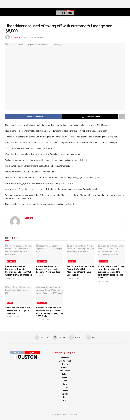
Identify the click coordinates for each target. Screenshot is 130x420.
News (9, 303)
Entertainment (65, 361)
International (65, 371)
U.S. (65, 400)
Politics (65, 387)
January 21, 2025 (43, 320)
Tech (65, 397)
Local (65, 381)
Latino (65, 374)
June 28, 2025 (11, 278)
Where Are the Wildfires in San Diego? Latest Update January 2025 (17, 311)
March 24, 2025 (73, 278)
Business (65, 358)
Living (64, 377)
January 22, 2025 (12, 317)
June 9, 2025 (41, 275)
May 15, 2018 (28, 37)
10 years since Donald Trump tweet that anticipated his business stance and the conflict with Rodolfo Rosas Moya (111, 272)
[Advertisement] (65, 4)
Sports (72, 261)
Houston (39, 37)
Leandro (16, 37)
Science (65, 391)
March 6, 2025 (104, 281)
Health (65, 364)
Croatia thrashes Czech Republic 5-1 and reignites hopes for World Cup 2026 (48, 269)
